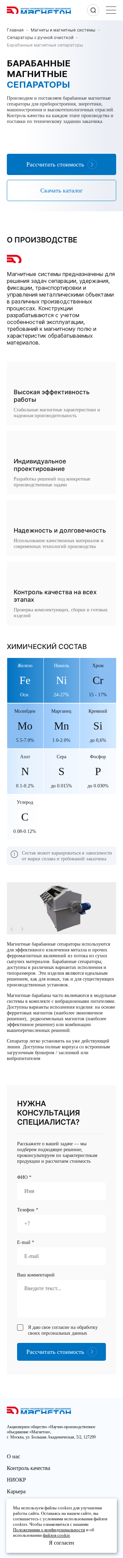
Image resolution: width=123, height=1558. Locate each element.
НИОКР (16, 1480)
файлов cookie (56, 1535)
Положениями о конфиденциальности (49, 1529)
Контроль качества (28, 1468)
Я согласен (61, 1543)
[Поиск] (93, 10)
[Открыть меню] (111, 10)
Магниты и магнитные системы (63, 30)
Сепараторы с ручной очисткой (40, 37)
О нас (13, 1456)
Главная (15, 30)
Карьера (16, 1491)
